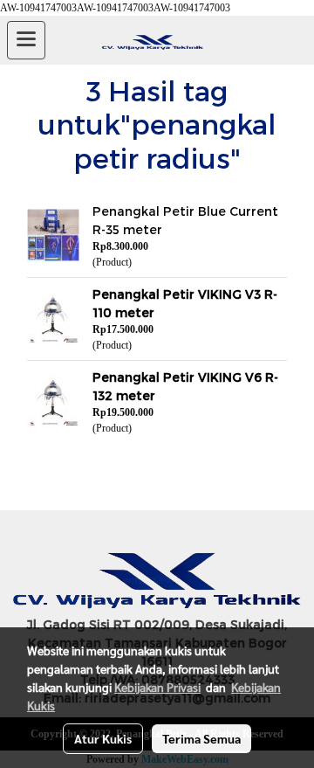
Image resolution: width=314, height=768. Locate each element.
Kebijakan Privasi (157, 687)
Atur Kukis (103, 738)
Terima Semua (201, 738)
